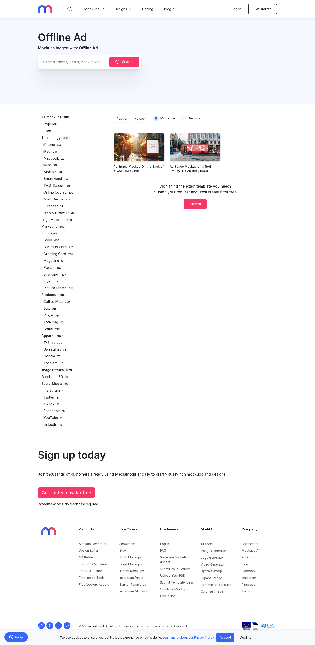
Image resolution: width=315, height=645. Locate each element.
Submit (195, 204)
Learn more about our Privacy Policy (188, 637)
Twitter (247, 591)
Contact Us (250, 544)
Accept (225, 637)
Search (128, 62)
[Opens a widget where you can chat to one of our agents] (16, 637)
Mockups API (251, 550)
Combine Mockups (174, 589)
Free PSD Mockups (93, 564)
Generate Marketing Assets (174, 559)
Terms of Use (148, 626)
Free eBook (168, 596)
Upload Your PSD (172, 575)
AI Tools (207, 544)
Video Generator (213, 564)
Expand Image (211, 578)
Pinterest (248, 584)
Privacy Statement (174, 626)
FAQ (163, 550)
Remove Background (216, 584)
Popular (122, 118)
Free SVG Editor (90, 571)
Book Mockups (130, 557)
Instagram (249, 578)
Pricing (147, 9)
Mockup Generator (92, 544)
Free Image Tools (92, 578)
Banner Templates (132, 584)
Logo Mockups (130, 564)
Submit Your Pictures (175, 569)
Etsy (122, 550)
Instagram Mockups (134, 591)
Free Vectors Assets (94, 584)
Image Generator (213, 550)
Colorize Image (212, 591)
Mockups (91, 9)
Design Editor (88, 550)
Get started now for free (66, 492)
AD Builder (86, 557)
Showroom (127, 544)
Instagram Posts (131, 578)
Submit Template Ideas (177, 582)
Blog (167, 9)
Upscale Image (212, 571)
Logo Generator (212, 557)
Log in (236, 9)
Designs (120, 9)
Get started (263, 9)
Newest (140, 118)
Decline (246, 637)
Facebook (249, 571)
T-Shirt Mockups (131, 571)
